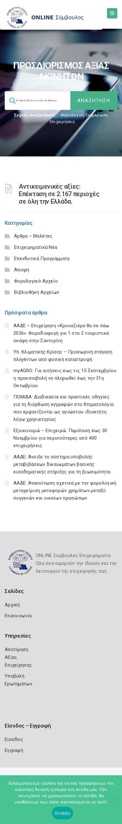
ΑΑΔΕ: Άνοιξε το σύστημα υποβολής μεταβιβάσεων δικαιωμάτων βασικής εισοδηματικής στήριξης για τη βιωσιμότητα (61, 464)
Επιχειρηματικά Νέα (35, 247)
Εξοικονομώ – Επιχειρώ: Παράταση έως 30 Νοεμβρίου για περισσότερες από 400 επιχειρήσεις (60, 438)
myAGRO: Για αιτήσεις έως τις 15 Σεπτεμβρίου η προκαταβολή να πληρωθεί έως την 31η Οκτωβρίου (64, 378)
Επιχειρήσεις (62, 121)
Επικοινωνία (18, 616)
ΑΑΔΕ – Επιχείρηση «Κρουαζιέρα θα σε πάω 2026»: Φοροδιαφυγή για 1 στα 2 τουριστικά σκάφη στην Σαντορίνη (61, 333)
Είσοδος (14, 739)
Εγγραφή (14, 750)
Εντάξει (62, 813)
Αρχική (12, 605)
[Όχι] (114, 803)
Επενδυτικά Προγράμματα (42, 258)
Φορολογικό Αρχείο (36, 281)
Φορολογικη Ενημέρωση (84, 115)
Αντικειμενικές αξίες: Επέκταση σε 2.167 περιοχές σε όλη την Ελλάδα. (59, 194)
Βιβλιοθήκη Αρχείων (36, 292)
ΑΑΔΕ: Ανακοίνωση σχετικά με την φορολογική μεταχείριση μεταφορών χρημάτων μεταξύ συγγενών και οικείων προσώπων (65, 490)
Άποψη (21, 270)
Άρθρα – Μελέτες (33, 236)
